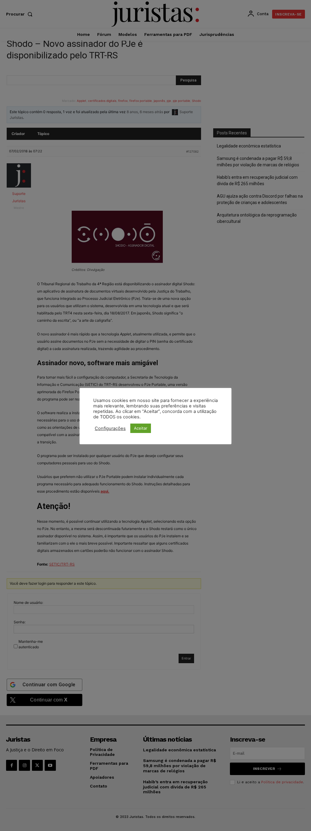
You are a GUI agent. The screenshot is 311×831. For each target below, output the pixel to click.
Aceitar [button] (140, 428)
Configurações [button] (110, 428)
